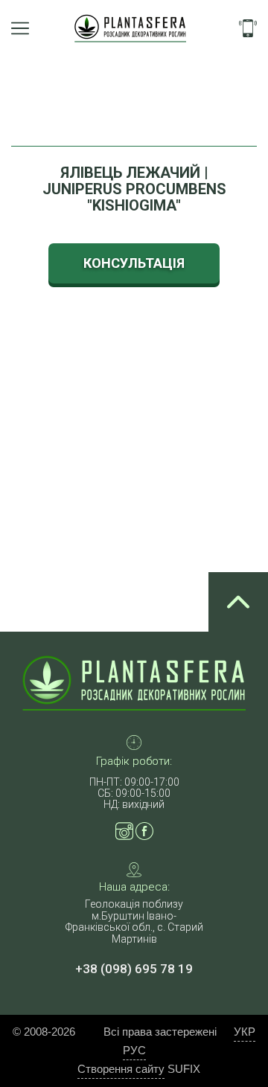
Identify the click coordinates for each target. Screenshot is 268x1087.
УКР (244, 1031)
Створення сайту (121, 1068)
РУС (134, 1050)
